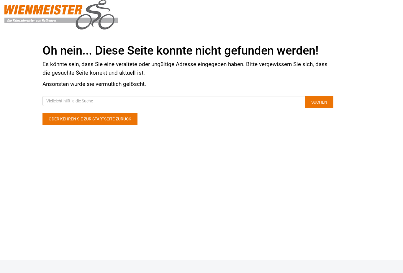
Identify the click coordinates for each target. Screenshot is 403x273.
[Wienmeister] (83, 15)
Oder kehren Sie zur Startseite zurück (90, 119)
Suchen (319, 102)
